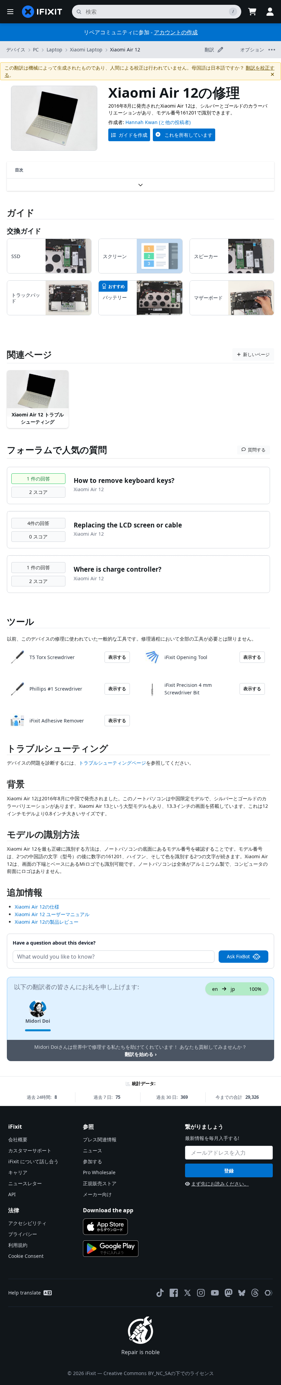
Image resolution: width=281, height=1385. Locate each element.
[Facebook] (174, 1293)
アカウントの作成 (176, 32)
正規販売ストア (100, 1183)
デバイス (15, 49)
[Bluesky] (241, 1293)
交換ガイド (24, 230)
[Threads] (255, 1293)
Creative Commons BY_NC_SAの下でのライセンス (158, 1373)
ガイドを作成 (133, 135)
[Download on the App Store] (105, 1226)
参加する (92, 1161)
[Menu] (10, 11)
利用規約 (17, 1245)
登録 (229, 1170)
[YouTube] (215, 1293)
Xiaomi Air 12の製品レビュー (46, 922)
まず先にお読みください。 (220, 1183)
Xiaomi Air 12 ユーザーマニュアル (52, 914)
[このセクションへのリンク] (3, 749)
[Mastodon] (228, 1293)
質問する (257, 450)
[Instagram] (201, 1293)
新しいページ (256, 354)
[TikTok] (160, 1293)
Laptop (54, 49)
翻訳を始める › (141, 1054)
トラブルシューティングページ (112, 763)
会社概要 (17, 1139)
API (12, 1194)
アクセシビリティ (27, 1223)
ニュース (92, 1150)
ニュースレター (25, 1183)
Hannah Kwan (141, 122)
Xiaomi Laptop (86, 49)
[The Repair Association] (269, 1293)
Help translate (24, 1292)
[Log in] (270, 12)
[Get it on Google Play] (110, 1248)
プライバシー (22, 1234)
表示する (117, 657)
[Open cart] (252, 12)
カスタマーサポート (29, 1150)
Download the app (108, 1210)
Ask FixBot (238, 956)
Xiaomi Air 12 (125, 49)
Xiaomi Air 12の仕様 (37, 906)
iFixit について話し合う (33, 1161)
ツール (20, 621)
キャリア (17, 1172)
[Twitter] (187, 1293)
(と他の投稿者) (175, 122)
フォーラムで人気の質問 (57, 450)
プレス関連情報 (100, 1139)
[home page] (42, 11)
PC (36, 49)
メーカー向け (97, 1194)
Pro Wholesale (99, 1172)
